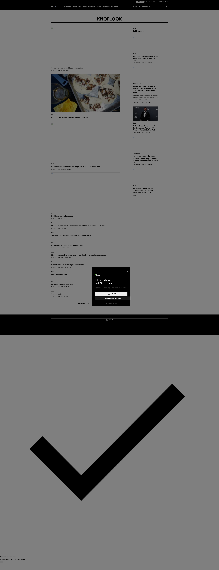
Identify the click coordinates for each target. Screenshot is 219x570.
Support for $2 (111, 294)
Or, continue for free (111, 303)
